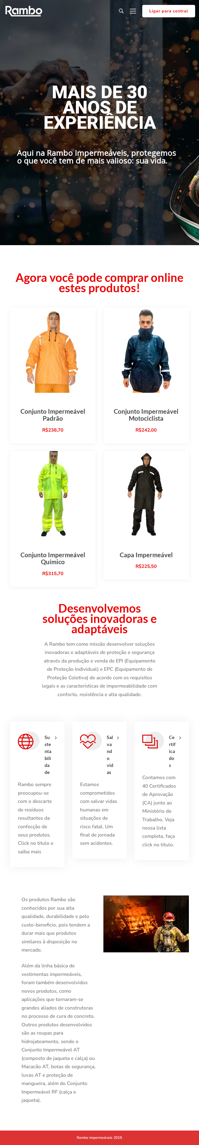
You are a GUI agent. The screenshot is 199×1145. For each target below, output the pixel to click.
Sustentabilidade (48, 754)
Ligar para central (168, 11)
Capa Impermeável (146, 555)
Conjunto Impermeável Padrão (52, 415)
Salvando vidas (110, 754)
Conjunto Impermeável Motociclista (146, 415)
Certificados (172, 751)
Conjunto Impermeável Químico (52, 558)
